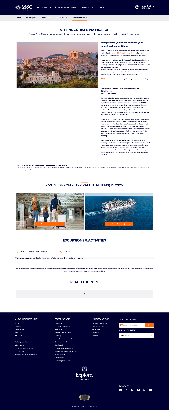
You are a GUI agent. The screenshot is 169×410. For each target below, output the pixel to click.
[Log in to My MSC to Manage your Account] (137, 7)
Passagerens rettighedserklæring (65, 351)
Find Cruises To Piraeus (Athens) (119, 224)
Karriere (17, 339)
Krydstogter (46, 7)
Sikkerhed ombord (61, 342)
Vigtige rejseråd (60, 354)
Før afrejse (58, 323)
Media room (96, 329)
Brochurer (95, 336)
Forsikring (58, 336)
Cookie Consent (20, 351)
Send (149, 325)
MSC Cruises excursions (109, 79)
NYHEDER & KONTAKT (100, 319)
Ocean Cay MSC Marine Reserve (25, 348)
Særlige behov (59, 358)
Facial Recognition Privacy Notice (26, 354)
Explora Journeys (97, 7)
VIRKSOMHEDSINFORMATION (26, 319)
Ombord (74, 7)
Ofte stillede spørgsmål (62, 326)
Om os (17, 323)
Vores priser (58, 329)
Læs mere (34, 170)
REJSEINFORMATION (63, 319)
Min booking (84, 7)
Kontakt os (95, 332)
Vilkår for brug (19, 345)
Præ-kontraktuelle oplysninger (64, 348)
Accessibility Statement (99, 323)
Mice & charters (20, 332)
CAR (84, 294)
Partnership (18, 326)
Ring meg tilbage (145, 8)
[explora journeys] (84, 373)
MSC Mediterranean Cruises (126, 53)
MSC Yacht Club (63, 7)
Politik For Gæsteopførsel (63, 332)
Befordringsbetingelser (62, 361)
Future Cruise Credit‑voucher (64, 339)
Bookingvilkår (59, 345)
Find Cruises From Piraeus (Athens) (50, 224)
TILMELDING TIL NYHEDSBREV (131, 320)
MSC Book (18, 336)
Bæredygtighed (20, 329)
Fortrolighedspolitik (21, 342)
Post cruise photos (98, 326)
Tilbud (37, 7)
